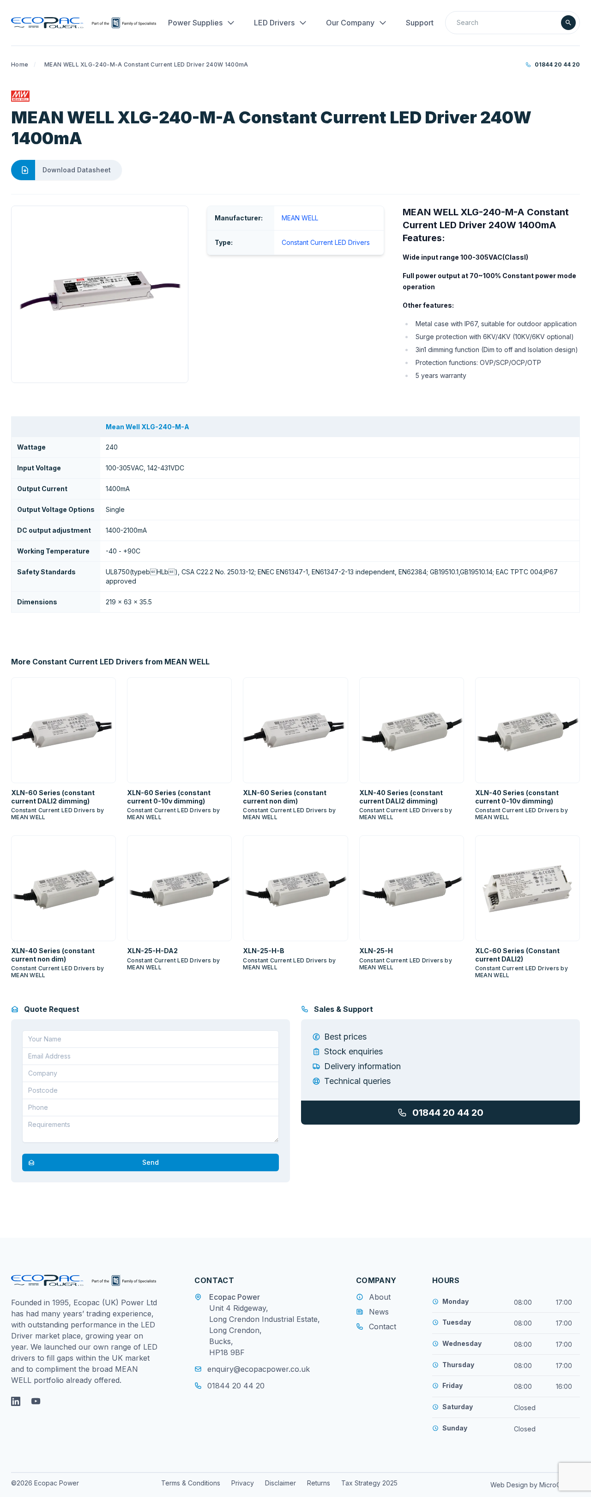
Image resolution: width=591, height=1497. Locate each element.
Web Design (510, 1485)
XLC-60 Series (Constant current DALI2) (517, 955)
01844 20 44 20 (557, 64)
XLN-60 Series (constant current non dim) (284, 797)
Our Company (350, 22)
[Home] (83, 22)
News (379, 1311)
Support (420, 22)
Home (19, 64)
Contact (382, 1326)
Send (150, 1162)
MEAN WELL (300, 218)
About (380, 1297)
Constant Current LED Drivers (326, 242)
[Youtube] (36, 1401)
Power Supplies (195, 22)
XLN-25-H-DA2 (152, 951)
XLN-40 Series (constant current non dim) (53, 955)
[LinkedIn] (15, 1401)
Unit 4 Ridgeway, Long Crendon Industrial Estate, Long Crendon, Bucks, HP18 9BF (264, 1330)
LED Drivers (274, 22)
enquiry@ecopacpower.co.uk (258, 1369)
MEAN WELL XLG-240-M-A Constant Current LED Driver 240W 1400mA (146, 64)
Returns (318, 1483)
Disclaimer (280, 1483)
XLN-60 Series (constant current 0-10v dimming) (169, 797)
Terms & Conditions (190, 1483)
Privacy (242, 1483)
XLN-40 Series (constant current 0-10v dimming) (517, 797)
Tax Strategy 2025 (369, 1483)
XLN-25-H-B (263, 951)
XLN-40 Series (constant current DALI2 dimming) (401, 797)
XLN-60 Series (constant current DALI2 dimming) (53, 797)
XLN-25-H (376, 951)
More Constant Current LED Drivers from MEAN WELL (110, 661)
